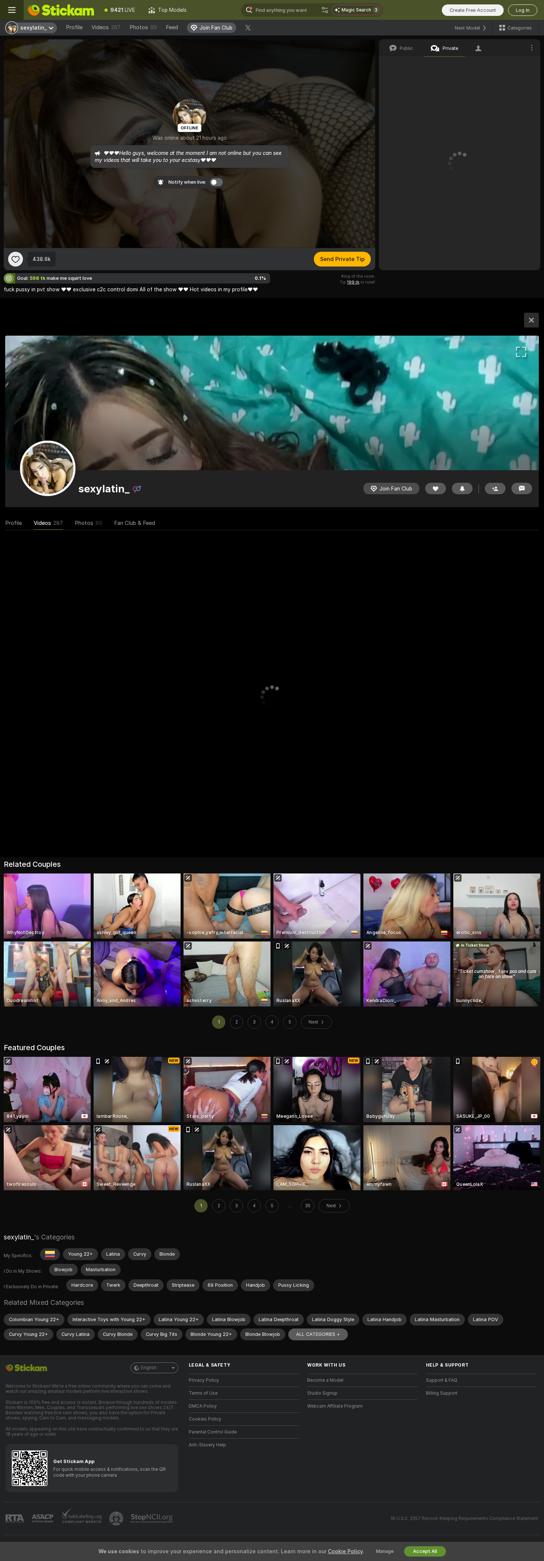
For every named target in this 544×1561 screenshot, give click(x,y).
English (149, 1367)
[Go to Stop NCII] (152, 1518)
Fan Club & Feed (134, 523)
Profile (74, 27)
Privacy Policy (204, 1380)
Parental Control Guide (213, 1432)
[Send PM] (521, 488)
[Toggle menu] (12, 10)
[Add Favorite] (15, 259)
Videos (106, 27)
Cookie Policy (345, 1551)
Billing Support (441, 1393)
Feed (172, 27)
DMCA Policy (203, 1406)
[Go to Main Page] (61, 10)
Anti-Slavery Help (207, 1445)
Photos (143, 27)
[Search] (325, 10)
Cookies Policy (205, 1419)
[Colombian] (50, 1254)
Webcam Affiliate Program (335, 1406)
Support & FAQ (441, 1380)
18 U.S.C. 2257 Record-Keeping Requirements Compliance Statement (464, 1518)
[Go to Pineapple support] (117, 1518)
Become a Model (325, 1380)
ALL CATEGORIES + (318, 1334)
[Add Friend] (495, 488)
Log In (523, 10)
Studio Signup (322, 1393)
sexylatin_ (19, 1237)
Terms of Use (203, 1393)
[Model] (531, 320)
